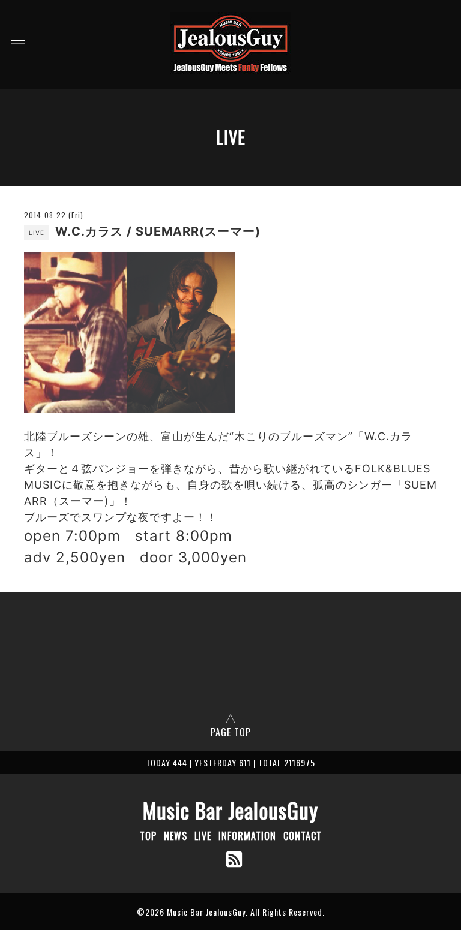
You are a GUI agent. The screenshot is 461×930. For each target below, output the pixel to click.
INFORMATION (247, 836)
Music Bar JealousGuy (230, 810)
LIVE (202, 836)
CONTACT (302, 836)
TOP (148, 836)
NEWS (175, 836)
